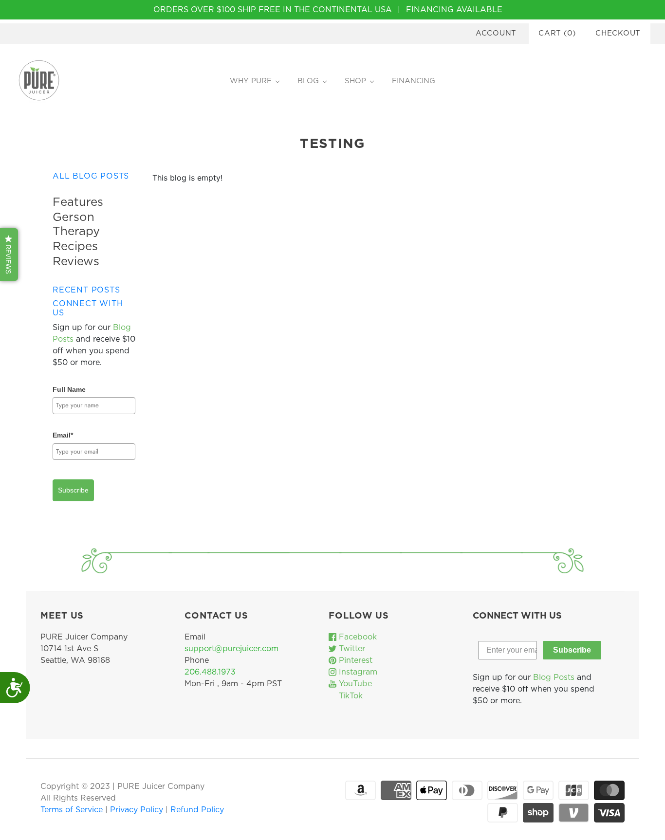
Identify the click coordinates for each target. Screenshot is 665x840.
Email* (63, 435)
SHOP (355, 81)
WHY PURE (251, 81)
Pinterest (354, 660)
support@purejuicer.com (231, 649)
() (557, 33)
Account (496, 33)
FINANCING (413, 81)
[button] (9, 254)
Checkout (618, 33)
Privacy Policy (138, 810)
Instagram (356, 672)
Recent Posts (86, 290)
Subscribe (73, 490)
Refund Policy (197, 810)
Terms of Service (72, 810)
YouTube (354, 684)
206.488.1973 (210, 672)
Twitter (350, 649)
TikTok (349, 696)
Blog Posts (553, 677)
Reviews (76, 262)
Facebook (356, 637)
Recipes (75, 247)
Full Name (69, 389)
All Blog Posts (91, 176)
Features (78, 202)
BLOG (308, 81)
